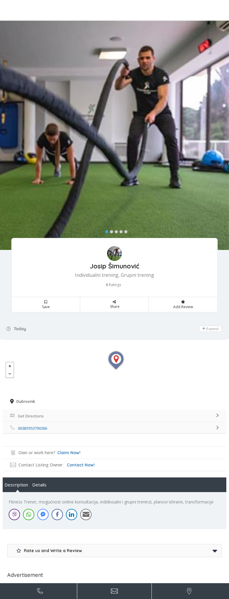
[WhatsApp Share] (28, 514)
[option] (114, 135)
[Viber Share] (14, 514)
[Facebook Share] (57, 514)
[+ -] (114, 366)
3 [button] (114, 230)
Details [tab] (39, 485)
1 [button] (105, 230)
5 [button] (124, 230)
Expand (212, 328)
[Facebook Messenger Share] (43, 514)
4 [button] (119, 230)
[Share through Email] (86, 514)
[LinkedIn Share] (71, 514)
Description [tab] (16, 485)
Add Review (183, 306)
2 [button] (110, 230)
